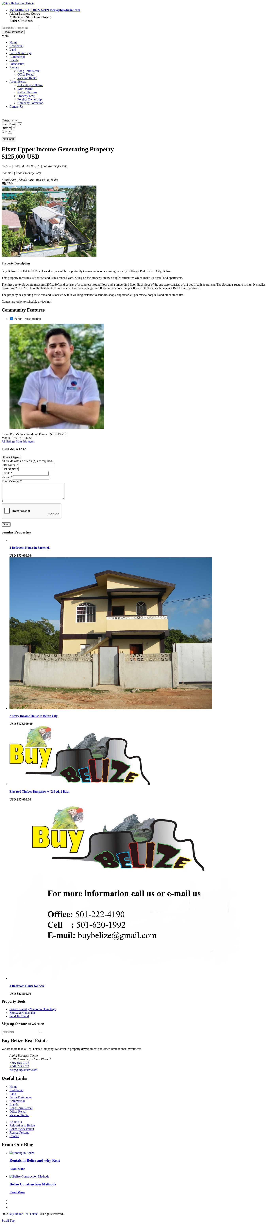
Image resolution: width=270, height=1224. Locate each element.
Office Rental (25, 74)
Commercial (17, 56)
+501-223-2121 (39, 10)
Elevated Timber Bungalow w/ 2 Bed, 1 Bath (39, 791)
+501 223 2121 (19, 1066)
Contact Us (16, 106)
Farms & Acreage (20, 53)
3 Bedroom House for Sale (26, 986)
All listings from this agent (18, 441)
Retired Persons (27, 92)
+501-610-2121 (19, 10)
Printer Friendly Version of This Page (32, 1009)
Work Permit (25, 88)
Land (12, 49)
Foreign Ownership (29, 99)
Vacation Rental (27, 78)
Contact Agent (11, 457)
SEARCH (8, 139)
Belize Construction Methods (32, 1184)
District (6, 128)
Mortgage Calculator (22, 1012)
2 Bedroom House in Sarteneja (29, 547)
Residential (16, 46)
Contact (14, 1136)
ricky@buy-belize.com (65, 10)
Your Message (12, 481)
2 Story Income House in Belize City (33, 716)
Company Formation (30, 103)
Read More (17, 1168)
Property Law (26, 96)
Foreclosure (16, 63)
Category (7, 120)
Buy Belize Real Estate (23, 1213)
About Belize (17, 81)
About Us (15, 1122)
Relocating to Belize (30, 85)
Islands (13, 60)
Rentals (14, 67)
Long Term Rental (28, 71)
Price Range (9, 124)
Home (13, 42)
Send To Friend (19, 1016)
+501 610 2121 (19, 1062)
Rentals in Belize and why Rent (34, 1160)
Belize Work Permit (21, 1129)
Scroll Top (8, 1220)
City (4, 131)
